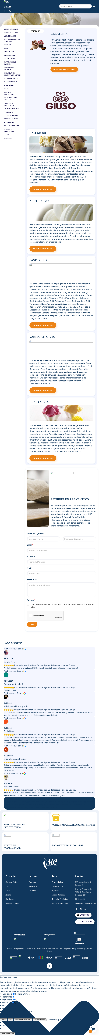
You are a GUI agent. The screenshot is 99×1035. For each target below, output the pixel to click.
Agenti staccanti (11, 32)
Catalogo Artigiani (12, 882)
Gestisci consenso (7, 1034)
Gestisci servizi (9, 1008)
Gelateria (32, 891)
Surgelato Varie (11, 115)
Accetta (3, 1020)
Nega (10, 1020)
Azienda (31, 556)
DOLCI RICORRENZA (11, 126)
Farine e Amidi (9, 58)
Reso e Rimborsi (58, 895)
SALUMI (7, 135)
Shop (7, 886)
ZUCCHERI (8, 138)
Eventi (7, 891)
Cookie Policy (57, 886)
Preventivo (32, 579)
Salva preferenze (40, 1020)
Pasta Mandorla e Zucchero (11, 99)
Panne (6, 89)
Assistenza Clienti (12, 903)
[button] (94, 7)
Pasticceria (33, 886)
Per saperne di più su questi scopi (17, 1014)
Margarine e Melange (9, 68)
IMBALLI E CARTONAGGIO (9, 130)
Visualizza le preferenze (23, 1020)
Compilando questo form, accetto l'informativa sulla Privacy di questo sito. (62, 605)
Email (30, 545)
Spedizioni (56, 891)
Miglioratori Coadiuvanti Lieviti (12, 74)
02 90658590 (80, 899)
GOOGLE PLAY (86, 922)
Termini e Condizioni (60, 899)
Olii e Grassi (9, 85)
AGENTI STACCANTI (11, 29)
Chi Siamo (9, 899)
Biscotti (7, 45)
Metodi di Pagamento (60, 903)
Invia (32, 624)
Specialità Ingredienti (9, 104)
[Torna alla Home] (7, 6)
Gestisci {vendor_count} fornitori (17, 1011)
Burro (6, 48)
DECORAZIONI (9, 122)
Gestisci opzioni (9, 1005)
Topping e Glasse (11, 119)
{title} (5, 1022)
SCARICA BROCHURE (43, 189)
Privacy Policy (57, 882)
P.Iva (29, 568)
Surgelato (8, 112)
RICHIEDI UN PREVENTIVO (64, 69)
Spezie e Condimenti (12, 109)
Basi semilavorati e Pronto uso (12, 40)
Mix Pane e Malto (11, 78)
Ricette (8, 895)
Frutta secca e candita (10, 63)
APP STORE (84, 915)
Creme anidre (9, 55)
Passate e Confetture (9, 93)
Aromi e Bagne (10, 36)
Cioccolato (9, 52)
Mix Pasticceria (10, 82)
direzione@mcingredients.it (85, 903)
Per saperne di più (50, 807)
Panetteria (32, 882)
